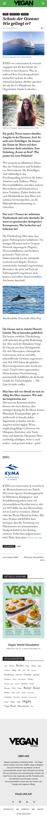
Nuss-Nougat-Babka (10, 557)
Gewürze (7, 679)
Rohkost (7, 693)
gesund (36, 675)
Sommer (24, 697)
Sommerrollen (33, 697)
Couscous (7, 670)
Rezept (27, 688)
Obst (14, 688)
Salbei (18, 693)
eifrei (23, 670)
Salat (13, 693)
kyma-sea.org (34, 537)
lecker (32, 684)
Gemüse (28, 675)
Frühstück (19, 675)
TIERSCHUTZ (14, 14)
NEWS (5, 14)
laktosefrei (24, 684)
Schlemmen (30, 693)
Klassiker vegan (8, 684)
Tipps (18, 702)
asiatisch (11, 666)
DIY (19, 670)
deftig (14, 670)
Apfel (5, 666)
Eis (28, 670)
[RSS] (27, 802)
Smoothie (16, 697)
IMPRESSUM (25, 809)
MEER (19, 546)
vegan (26, 701)
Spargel (6, 702)
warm (32, 706)
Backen (20, 665)
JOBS (33, 809)
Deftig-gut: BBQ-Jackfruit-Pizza (34, 558)
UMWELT (25, 14)
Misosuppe (7, 688)
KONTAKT (40, 809)
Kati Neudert (22, 679)
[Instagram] (20, 802)
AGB (17, 809)
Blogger (27, 666)
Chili (39, 666)
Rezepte (36, 688)
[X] (34, 802)
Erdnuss (33, 670)
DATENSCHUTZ (8, 809)
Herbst (14, 679)
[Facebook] (13, 802)
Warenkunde (23, 706)
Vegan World (10, 706)
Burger (34, 666)
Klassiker (30, 679)
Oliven (19, 688)
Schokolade (7, 697)
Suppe (12, 702)
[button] (4, 3)
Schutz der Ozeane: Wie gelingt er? (21, 21)
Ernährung (9, 675)
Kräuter (17, 684)
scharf (24, 693)
